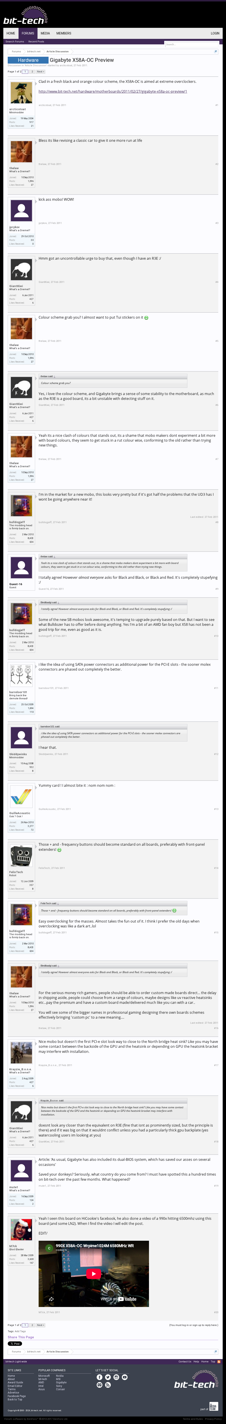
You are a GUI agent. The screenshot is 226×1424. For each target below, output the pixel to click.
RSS (218, 1361)
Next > (40, 71)
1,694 (31, 708)
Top (213, 1361)
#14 (216, 868)
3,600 (31, 1259)
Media (45, 33)
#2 (216, 164)
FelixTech (16, 872)
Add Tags (20, 1331)
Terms (12, 1389)
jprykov (14, 227)
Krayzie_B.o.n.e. (20, 1069)
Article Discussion (35, 65)
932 (32, 767)
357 (32, 885)
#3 (216, 223)
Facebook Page (17, 1396)
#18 (216, 1141)
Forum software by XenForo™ (36, 1419)
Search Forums (15, 41)
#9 (216, 589)
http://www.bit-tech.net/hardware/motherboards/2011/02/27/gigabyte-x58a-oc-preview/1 (113, 91)
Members (63, 33)
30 (32, 240)
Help (196, 1361)
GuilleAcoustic (19, 813)
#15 (216, 932)
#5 (216, 341)
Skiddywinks (18, 754)
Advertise (13, 1392)
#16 (216, 1028)
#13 (216, 809)
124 (32, 1200)
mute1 (13, 1187)
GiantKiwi (16, 286)
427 (32, 299)
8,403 (31, 538)
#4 (216, 282)
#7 (216, 459)
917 (32, 122)
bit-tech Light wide (16, 1361)
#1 (216, 105)
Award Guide (15, 1382)
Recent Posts (36, 41)
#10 (216, 636)
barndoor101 (18, 692)
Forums (28, 33)
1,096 (31, 181)
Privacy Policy (213, 1419)
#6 (216, 405)
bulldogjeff (17, 522)
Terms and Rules (193, 1419)
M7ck (13, 1246)
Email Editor (15, 1386)
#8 (216, 522)
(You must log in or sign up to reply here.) (193, 1325)
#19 (216, 1185)
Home (11, 33)
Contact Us (185, 1361)
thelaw (14, 168)
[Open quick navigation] (215, 51)
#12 (216, 754)
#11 (216, 688)
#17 (216, 1065)
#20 (216, 1312)
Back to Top (15, 1399)
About (11, 1379)
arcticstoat (66, 65)
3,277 (31, 826)
